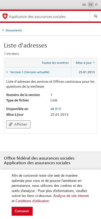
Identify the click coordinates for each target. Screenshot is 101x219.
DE (84, 4)
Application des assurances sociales (37, 16)
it (60, 109)
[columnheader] (84, 62)
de (52, 109)
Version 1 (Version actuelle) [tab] (29, 72)
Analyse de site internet (71, 196)
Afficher (20, 124)
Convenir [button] (22, 211)
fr (56, 109)
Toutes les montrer (55, 63)
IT (96, 4)
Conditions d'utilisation (32, 201)
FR (91, 4)
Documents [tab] (13, 30)
